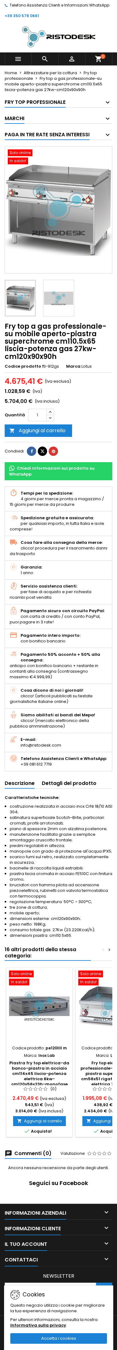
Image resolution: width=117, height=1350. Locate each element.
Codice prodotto (23, 366)
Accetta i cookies (58, 1338)
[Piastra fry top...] (39, 1006)
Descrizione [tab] (20, 783)
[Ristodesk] (58, 37)
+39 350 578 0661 (22, 15)
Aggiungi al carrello (37, 430)
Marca (73, 366)
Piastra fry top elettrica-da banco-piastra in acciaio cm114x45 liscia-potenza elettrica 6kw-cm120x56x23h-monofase (39, 1073)
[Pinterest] (53, 451)
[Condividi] (31, 451)
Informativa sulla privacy (38, 1325)
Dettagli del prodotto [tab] (69, 783)
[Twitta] (42, 451)
